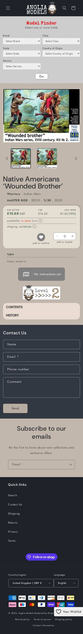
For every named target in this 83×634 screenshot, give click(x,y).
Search (12, 495)
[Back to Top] (75, 626)
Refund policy (22, 619)
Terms (12, 541)
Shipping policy (63, 619)
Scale (6, 48)
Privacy (13, 532)
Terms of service (42, 619)
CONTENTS (14, 307)
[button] (8, 8)
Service (7, 61)
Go (41, 76)
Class (46, 35)
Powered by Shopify (45, 613)
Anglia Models (26, 613)
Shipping (14, 514)
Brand (6, 35)
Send (15, 408)
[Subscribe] (70, 464)
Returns (13, 523)
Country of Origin (52, 48)
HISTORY (12, 315)
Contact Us (15, 504)
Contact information (43, 625)
